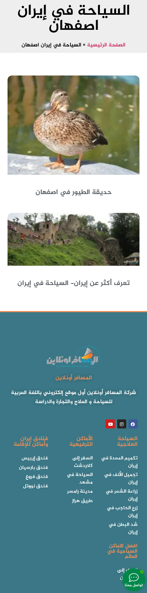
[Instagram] (121, 423)
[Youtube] (110, 423)
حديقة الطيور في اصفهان (73, 192)
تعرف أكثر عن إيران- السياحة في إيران (73, 283)
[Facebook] (133, 423)
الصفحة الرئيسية (106, 45)
